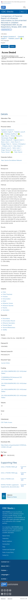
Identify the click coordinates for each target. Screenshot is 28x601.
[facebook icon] (2, 590)
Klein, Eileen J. (18, 146)
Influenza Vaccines (8, 305)
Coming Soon (6, 544)
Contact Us (5, 555)
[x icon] (5, 590)
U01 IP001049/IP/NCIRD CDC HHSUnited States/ (13, 390)
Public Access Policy (8, 552)
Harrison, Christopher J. (19, 144)
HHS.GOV (3, 598)
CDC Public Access (6, 422)
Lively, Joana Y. (17, 150)
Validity (5, 330)
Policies (3, 570)
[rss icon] (10, 594)
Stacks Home (6, 536)
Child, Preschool (7, 294)
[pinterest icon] (5, 594)
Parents (5, 308)
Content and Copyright (8, 549)
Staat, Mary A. (5, 136)
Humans (5, 296)
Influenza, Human (8, 303)
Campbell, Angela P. (7, 132)
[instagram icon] (7, 590)
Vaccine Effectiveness (9, 327)
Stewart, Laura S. (6, 148)
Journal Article (5, 363)
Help (3, 547)
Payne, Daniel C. (6, 152)
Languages (5, 575)
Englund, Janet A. (19, 140)
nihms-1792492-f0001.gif (9, 467)
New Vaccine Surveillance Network (11, 160)
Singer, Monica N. (6, 150)
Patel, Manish (18, 152)
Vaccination (6, 310)
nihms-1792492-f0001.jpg (9, 473)
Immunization (6, 299)
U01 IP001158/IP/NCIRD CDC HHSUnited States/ (13, 372)
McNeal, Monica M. (16, 136)
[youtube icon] (2, 594)
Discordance (6, 318)
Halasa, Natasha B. (6, 140)
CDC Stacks (8, 508)
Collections (5, 538)
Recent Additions (7, 541)
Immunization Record (9, 321)
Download (5, 46)
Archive (3, 579)
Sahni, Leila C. (17, 148)
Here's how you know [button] (6, 3)
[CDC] (3, 7)
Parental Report (7, 325)
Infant (4, 301)
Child (4, 292)
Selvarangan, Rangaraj (7, 138)
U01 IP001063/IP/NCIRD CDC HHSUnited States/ (13, 396)
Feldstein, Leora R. (14, 38)
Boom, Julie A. (5, 142)
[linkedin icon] (10, 590)
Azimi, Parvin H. (15, 142)
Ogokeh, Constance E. (9, 37)
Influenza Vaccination (9, 323)
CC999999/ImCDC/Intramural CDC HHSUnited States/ (11, 378)
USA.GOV (10, 598)
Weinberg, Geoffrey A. (11, 134)
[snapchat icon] (7, 594)
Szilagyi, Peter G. (6, 144)
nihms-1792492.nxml (7, 479)
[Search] (24, 7)
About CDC (5, 566)
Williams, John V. (7, 146)
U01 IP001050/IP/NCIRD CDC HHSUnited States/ (13, 384)
